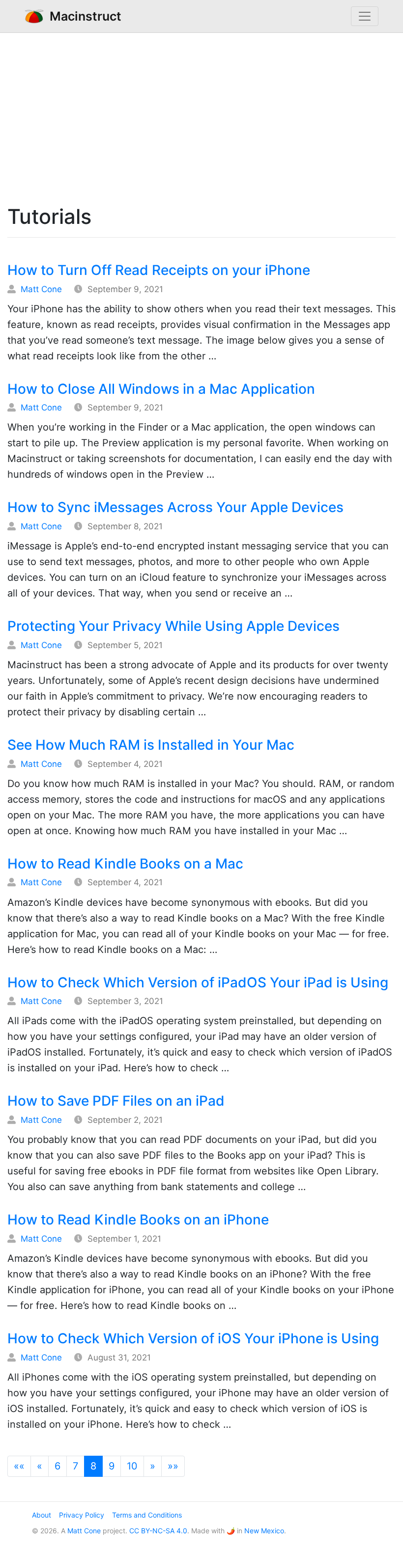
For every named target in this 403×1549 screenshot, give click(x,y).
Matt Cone (41, 289)
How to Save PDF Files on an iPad (116, 1100)
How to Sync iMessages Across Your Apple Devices (175, 507)
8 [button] (93, 1466)
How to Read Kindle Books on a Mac (125, 863)
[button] (19, 1466)
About (41, 1515)
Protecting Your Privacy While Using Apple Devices (173, 626)
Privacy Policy (81, 1515)
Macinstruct (82, 16)
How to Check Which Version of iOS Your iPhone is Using (193, 1338)
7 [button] (75, 1466)
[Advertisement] (201, 116)
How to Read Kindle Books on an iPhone (138, 1219)
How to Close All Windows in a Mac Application (161, 388)
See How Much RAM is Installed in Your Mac (150, 744)
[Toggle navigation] (364, 16)
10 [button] (132, 1466)
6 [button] (57, 1466)
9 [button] (112, 1466)
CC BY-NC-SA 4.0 (158, 1530)
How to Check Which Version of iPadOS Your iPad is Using (197, 982)
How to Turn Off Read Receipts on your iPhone (158, 270)
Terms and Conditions (147, 1515)
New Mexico (264, 1530)
